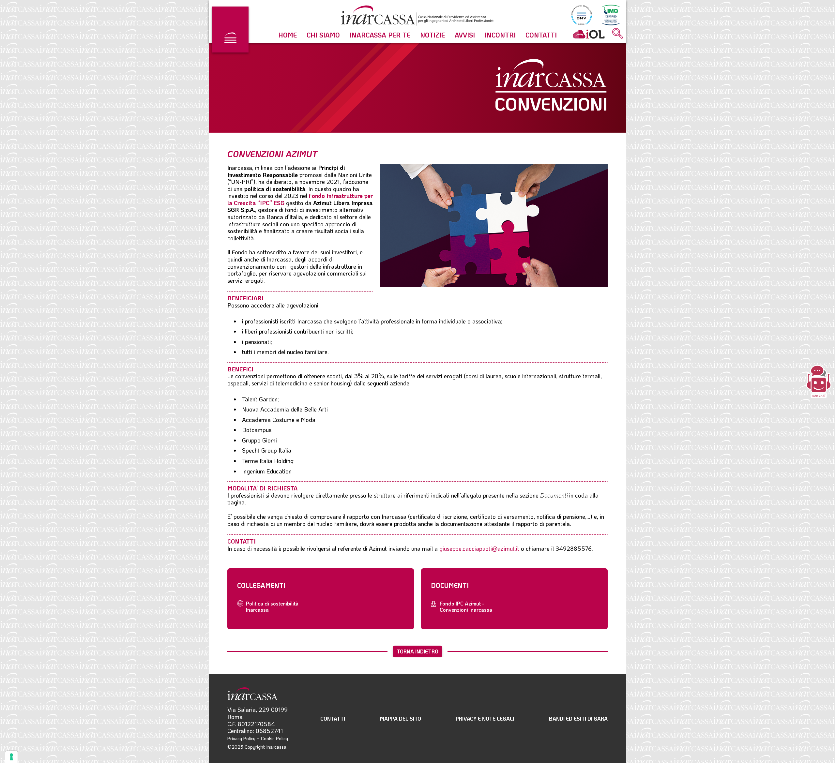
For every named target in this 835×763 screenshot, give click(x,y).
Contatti (541, 35)
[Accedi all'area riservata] (588, 34)
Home (287, 35)
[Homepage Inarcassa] (417, 16)
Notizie (432, 35)
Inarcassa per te (380, 35)
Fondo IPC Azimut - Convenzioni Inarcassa (466, 606)
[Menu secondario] (230, 29)
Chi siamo (323, 35)
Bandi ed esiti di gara (578, 718)
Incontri (500, 35)
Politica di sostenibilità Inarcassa (272, 606)
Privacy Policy (241, 738)
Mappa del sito (400, 718)
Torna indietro (417, 651)
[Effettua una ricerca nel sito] (617, 34)
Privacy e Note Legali (485, 718)
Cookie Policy (274, 738)
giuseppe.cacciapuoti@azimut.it (479, 548)
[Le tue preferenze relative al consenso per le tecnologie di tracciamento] (11, 757)
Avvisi (465, 35)
